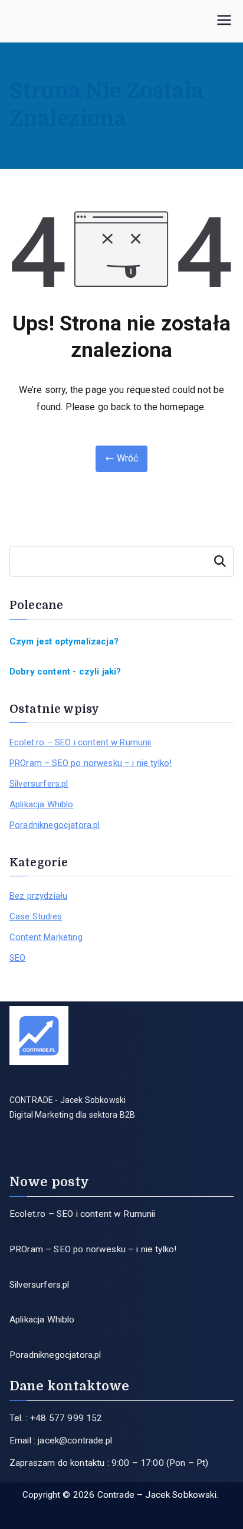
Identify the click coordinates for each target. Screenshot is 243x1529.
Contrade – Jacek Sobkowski (156, 1494)
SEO (17, 957)
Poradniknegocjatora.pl (54, 825)
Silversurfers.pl (38, 783)
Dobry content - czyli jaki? (65, 671)
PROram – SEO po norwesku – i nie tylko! (90, 763)
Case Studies (35, 916)
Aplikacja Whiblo (41, 804)
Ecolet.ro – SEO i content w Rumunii (80, 742)
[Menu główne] (224, 21)
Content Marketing (46, 937)
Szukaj (220, 560)
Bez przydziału (38, 895)
